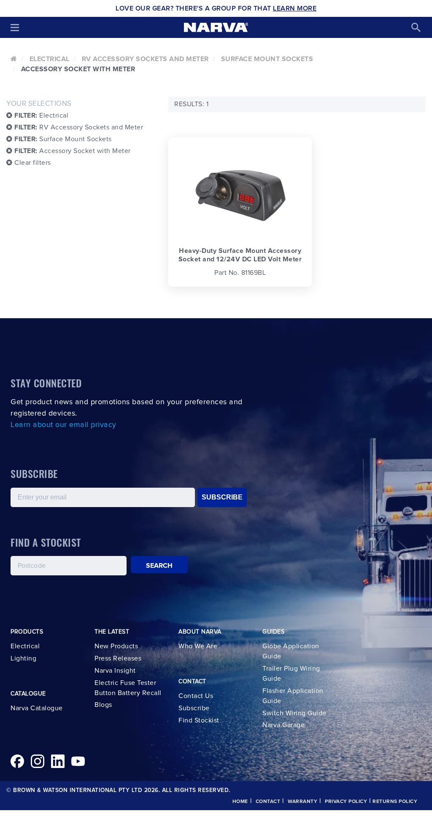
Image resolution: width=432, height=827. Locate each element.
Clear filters (32, 162)
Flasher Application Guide (293, 695)
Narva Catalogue (37, 708)
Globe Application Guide (290, 651)
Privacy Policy (346, 801)
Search (159, 565)
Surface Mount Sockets (267, 59)
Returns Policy (395, 801)
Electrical (50, 59)
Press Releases (117, 658)
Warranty (302, 801)
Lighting (23, 658)
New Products (116, 646)
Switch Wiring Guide (294, 713)
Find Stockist (198, 720)
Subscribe (194, 708)
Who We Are (197, 646)
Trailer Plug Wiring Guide (291, 673)
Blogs (103, 704)
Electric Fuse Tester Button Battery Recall (128, 687)
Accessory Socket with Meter (72, 151)
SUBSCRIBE (222, 497)
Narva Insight (115, 670)
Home (240, 801)
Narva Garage (283, 725)
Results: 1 (191, 104)
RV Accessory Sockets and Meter (145, 59)
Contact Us (195, 696)
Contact (268, 801)
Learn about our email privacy (63, 425)
